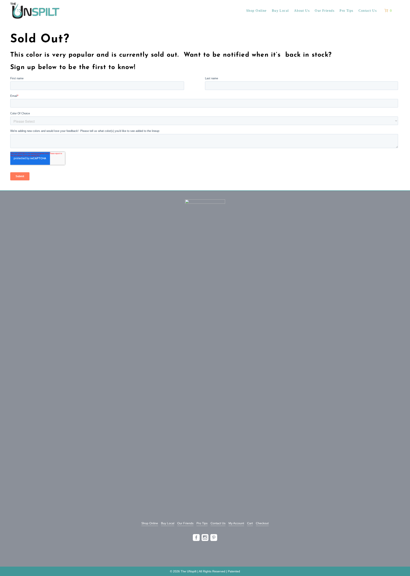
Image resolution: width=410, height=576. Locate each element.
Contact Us (218, 523)
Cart (250, 523)
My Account (236, 523)
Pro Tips (202, 523)
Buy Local (167, 523)
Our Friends (185, 523)
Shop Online (149, 523)
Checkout (262, 523)
